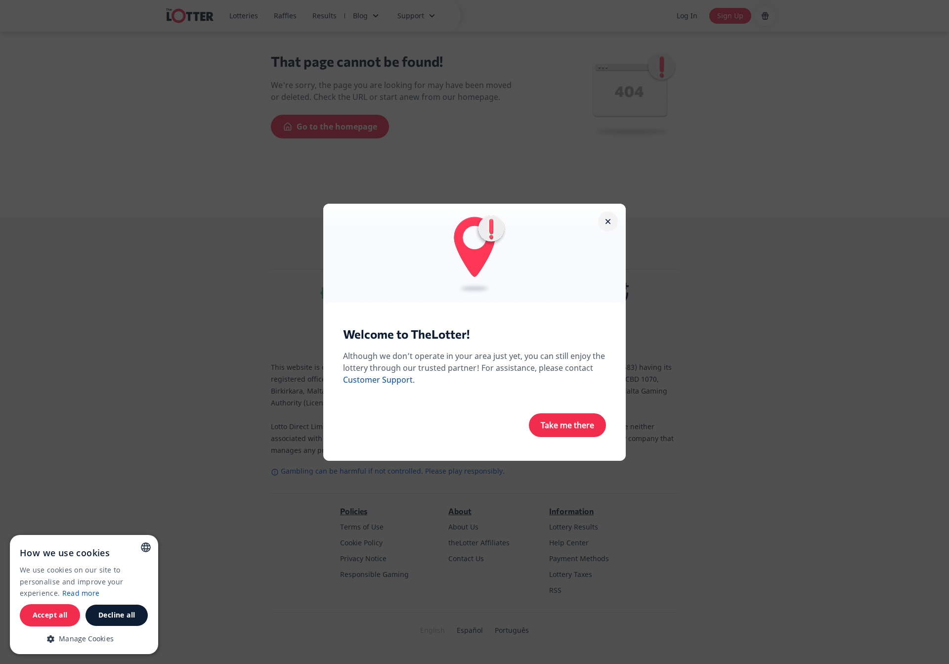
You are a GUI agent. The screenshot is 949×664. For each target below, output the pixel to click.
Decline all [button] (116, 615)
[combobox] (146, 547)
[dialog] (84, 594)
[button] (84, 638)
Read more (81, 593)
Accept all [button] (50, 615)
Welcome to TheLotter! (406, 334)
